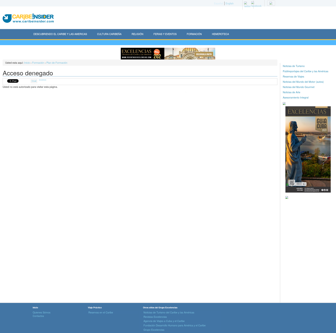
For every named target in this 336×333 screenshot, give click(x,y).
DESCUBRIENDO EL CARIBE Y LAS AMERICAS (60, 34)
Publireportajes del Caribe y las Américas (305, 71)
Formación (38, 62)
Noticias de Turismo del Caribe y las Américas (169, 312)
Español (218, 3)
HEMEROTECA (220, 34)
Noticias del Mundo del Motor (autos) (303, 81)
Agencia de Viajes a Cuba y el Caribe (164, 321)
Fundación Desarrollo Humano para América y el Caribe (175, 325)
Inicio (27, 62)
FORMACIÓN (194, 34)
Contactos (38, 316)
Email (34, 81)
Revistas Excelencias (155, 316)
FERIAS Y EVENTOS (165, 34)
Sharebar (42, 80)
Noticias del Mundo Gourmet (298, 87)
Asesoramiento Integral (296, 97)
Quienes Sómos (41, 312)
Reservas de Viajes (293, 76)
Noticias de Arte (291, 92)
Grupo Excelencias (154, 329)
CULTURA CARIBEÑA (109, 34)
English (230, 3)
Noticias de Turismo (294, 66)
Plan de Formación (56, 62)
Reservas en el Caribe (100, 312)
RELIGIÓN (137, 34)
